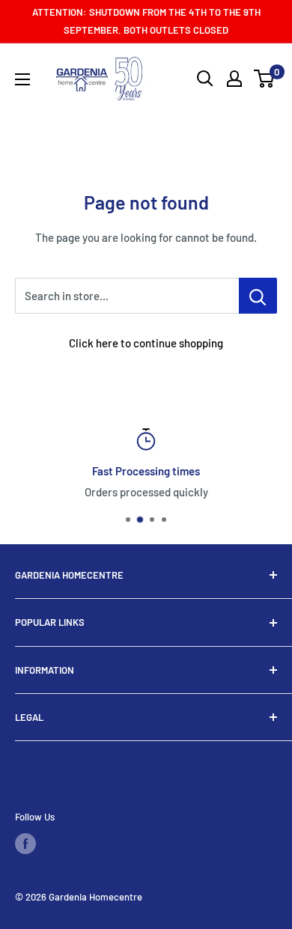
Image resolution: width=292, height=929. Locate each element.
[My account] (234, 78)
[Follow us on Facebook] (25, 843)
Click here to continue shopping (146, 343)
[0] (264, 79)
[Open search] (205, 78)
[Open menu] (22, 79)
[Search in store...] (258, 296)
